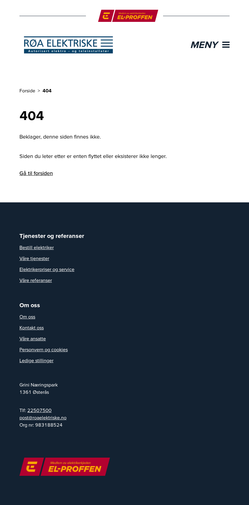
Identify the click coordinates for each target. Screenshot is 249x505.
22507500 (39, 410)
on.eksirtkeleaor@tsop (43, 417)
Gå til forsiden (36, 173)
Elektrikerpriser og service (46, 269)
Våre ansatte (32, 338)
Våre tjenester (34, 258)
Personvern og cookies (43, 349)
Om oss (27, 316)
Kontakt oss (31, 327)
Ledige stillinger (36, 360)
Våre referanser (35, 280)
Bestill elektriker (36, 247)
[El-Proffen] (128, 16)
